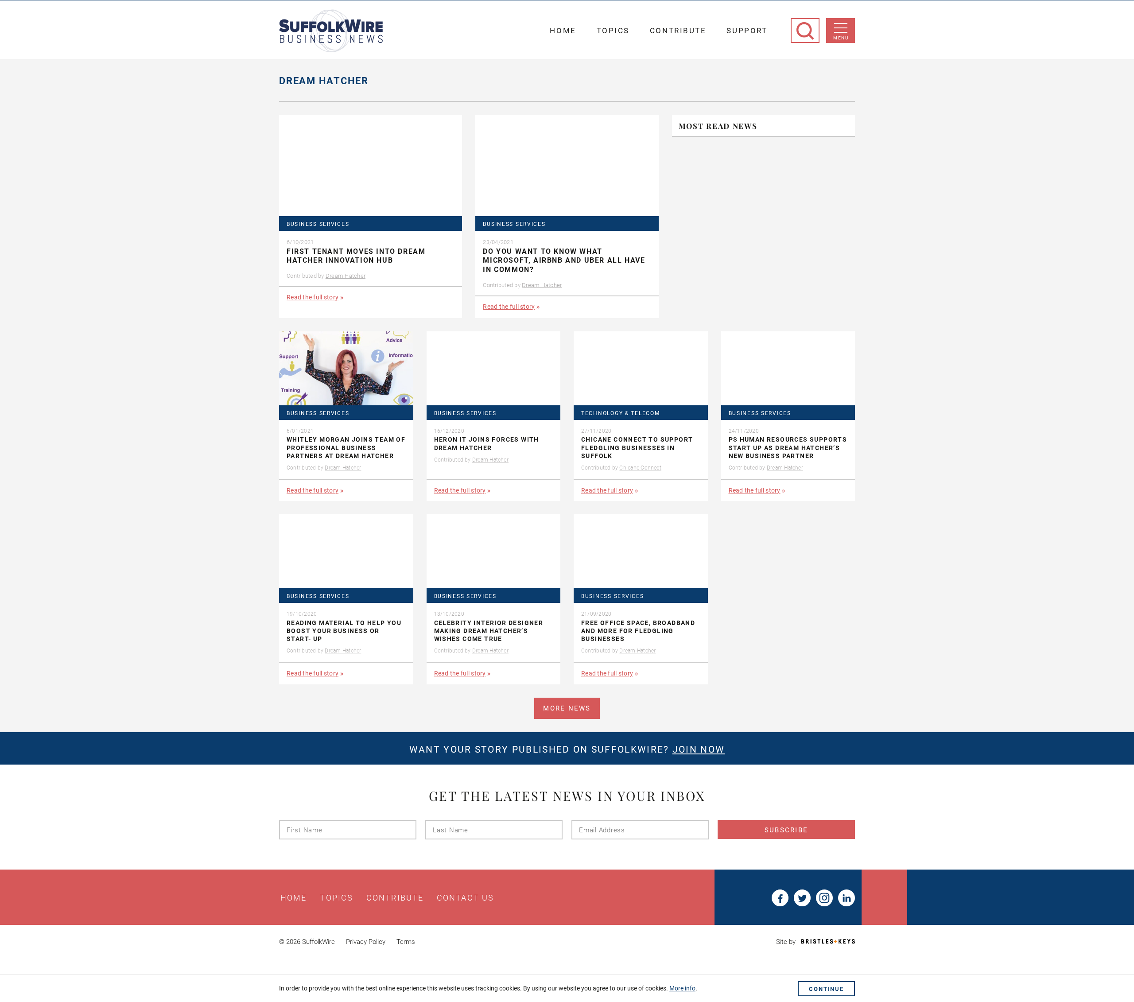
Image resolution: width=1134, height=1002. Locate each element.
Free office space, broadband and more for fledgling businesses (638, 630)
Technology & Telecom (620, 413)
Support (746, 30)
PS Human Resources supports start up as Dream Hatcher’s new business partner (788, 447)
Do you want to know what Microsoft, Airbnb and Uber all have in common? (564, 260)
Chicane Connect (640, 468)
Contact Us (465, 897)
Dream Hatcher (345, 275)
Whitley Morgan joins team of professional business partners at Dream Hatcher (346, 447)
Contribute (678, 30)
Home (563, 30)
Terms (405, 942)
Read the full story (312, 297)
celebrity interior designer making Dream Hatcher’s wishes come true (489, 630)
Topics (613, 30)
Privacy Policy (365, 942)
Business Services (318, 224)
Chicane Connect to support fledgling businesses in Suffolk (637, 447)
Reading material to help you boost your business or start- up (344, 630)
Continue (826, 989)
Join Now (698, 749)
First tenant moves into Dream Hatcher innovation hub (356, 256)
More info (682, 988)
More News (566, 708)
